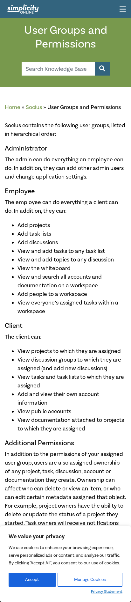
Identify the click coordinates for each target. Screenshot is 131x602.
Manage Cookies (90, 579)
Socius (34, 107)
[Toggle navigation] (123, 10)
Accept (32, 579)
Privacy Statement (106, 591)
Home (12, 107)
